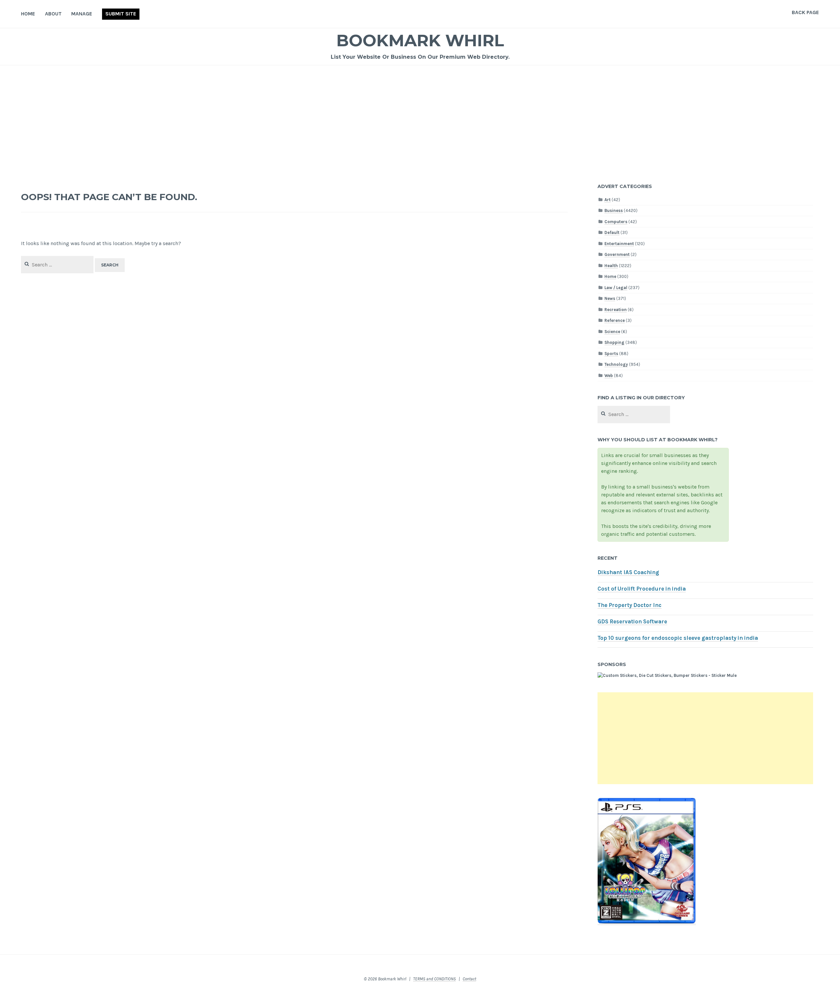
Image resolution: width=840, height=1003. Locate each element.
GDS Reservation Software (632, 621)
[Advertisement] (420, 114)
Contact (469, 978)
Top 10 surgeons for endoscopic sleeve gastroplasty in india (678, 638)
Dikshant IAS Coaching (628, 572)
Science (612, 331)
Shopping (614, 342)
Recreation (615, 309)
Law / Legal (615, 287)
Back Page (805, 12)
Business (613, 210)
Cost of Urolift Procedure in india (642, 589)
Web (608, 375)
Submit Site (120, 13)
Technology (616, 364)
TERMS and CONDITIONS (434, 978)
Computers (615, 221)
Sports (611, 353)
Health (611, 265)
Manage (81, 13)
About (53, 13)
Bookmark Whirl (420, 41)
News (609, 298)
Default (612, 232)
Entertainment (619, 243)
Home (28, 13)
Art (607, 199)
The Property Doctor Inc (630, 605)
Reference (614, 320)
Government (617, 254)
